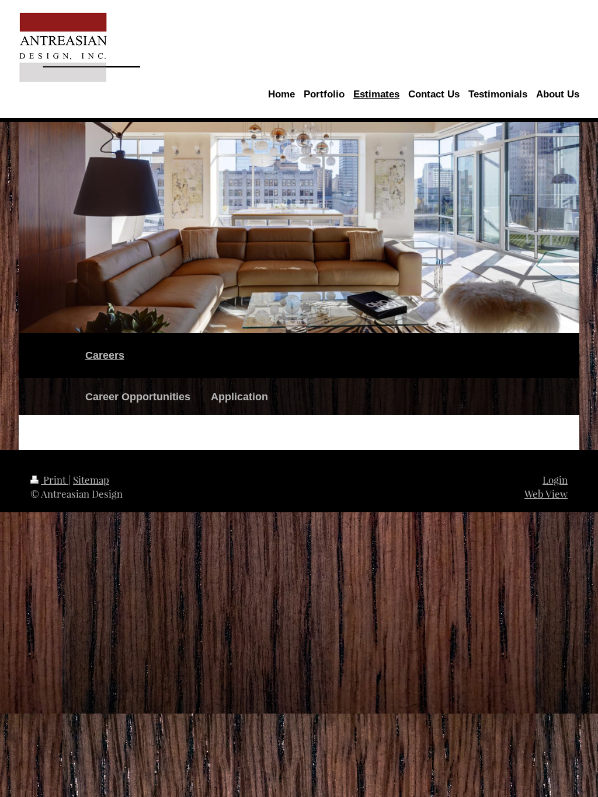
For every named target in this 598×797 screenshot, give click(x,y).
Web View (546, 493)
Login (555, 479)
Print (54, 479)
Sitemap (91, 479)
